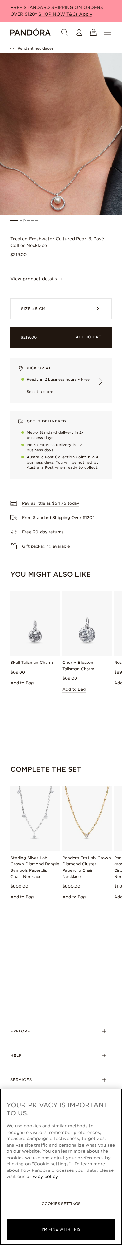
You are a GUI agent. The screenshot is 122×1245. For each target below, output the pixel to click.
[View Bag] (93, 32)
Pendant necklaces (36, 48)
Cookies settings (61, 1203)
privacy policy (42, 1176)
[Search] (65, 32)
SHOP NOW (52, 14)
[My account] (79, 32)
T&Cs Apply (79, 14)
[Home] (30, 32)
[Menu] (108, 32)
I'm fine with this (61, 1229)
